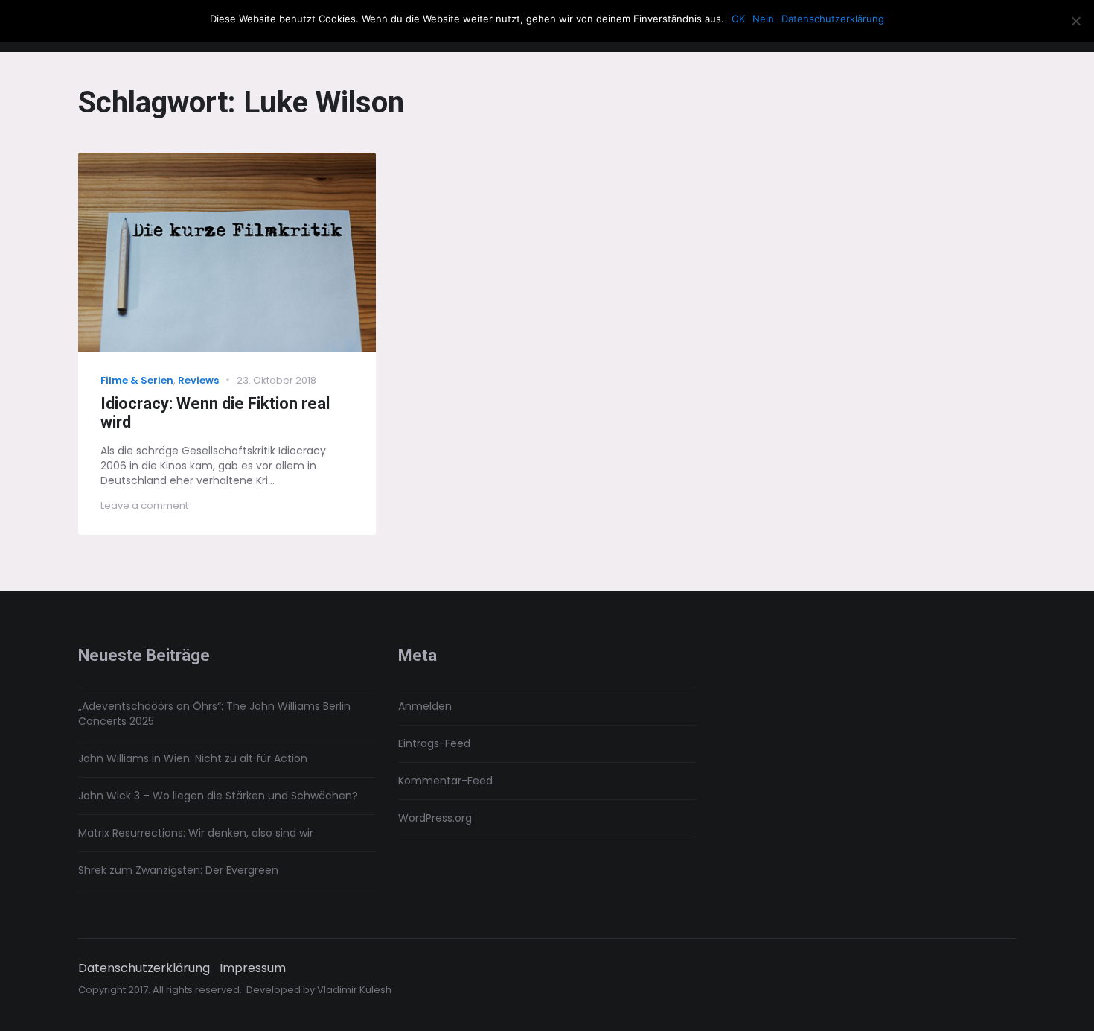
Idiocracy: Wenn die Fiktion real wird (215, 412)
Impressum (253, 968)
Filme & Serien (136, 380)
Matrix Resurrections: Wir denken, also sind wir (195, 832)
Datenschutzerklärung (144, 968)
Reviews (198, 380)
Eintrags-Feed (434, 743)
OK (738, 19)
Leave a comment (144, 505)
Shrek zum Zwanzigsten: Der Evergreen (178, 870)
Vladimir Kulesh (354, 990)
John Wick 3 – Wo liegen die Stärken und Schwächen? (218, 795)
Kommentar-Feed (445, 780)
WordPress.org (435, 817)
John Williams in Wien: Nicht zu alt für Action (192, 758)
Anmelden (425, 706)
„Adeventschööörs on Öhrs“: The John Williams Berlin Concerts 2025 (214, 714)
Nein (763, 19)
